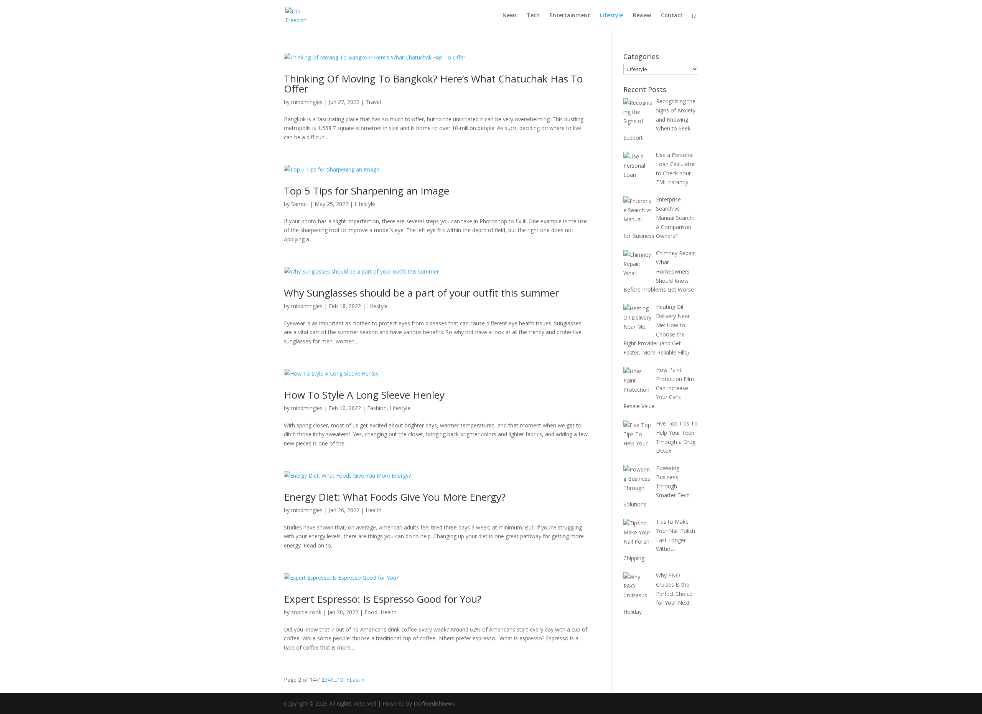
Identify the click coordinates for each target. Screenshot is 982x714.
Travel (373, 102)
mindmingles (307, 102)
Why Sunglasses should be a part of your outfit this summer (421, 293)
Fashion (377, 408)
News (510, 16)
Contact (672, 16)
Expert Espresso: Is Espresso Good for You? (382, 599)
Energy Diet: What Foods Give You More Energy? (395, 497)
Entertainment (570, 16)
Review (642, 16)
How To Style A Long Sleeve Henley (364, 395)
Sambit (299, 204)
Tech (533, 16)
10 (340, 679)
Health (374, 510)
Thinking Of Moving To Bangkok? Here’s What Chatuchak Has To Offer (433, 84)
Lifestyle (611, 16)
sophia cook (306, 612)
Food (370, 612)
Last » (356, 679)
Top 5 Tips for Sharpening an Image (366, 191)
